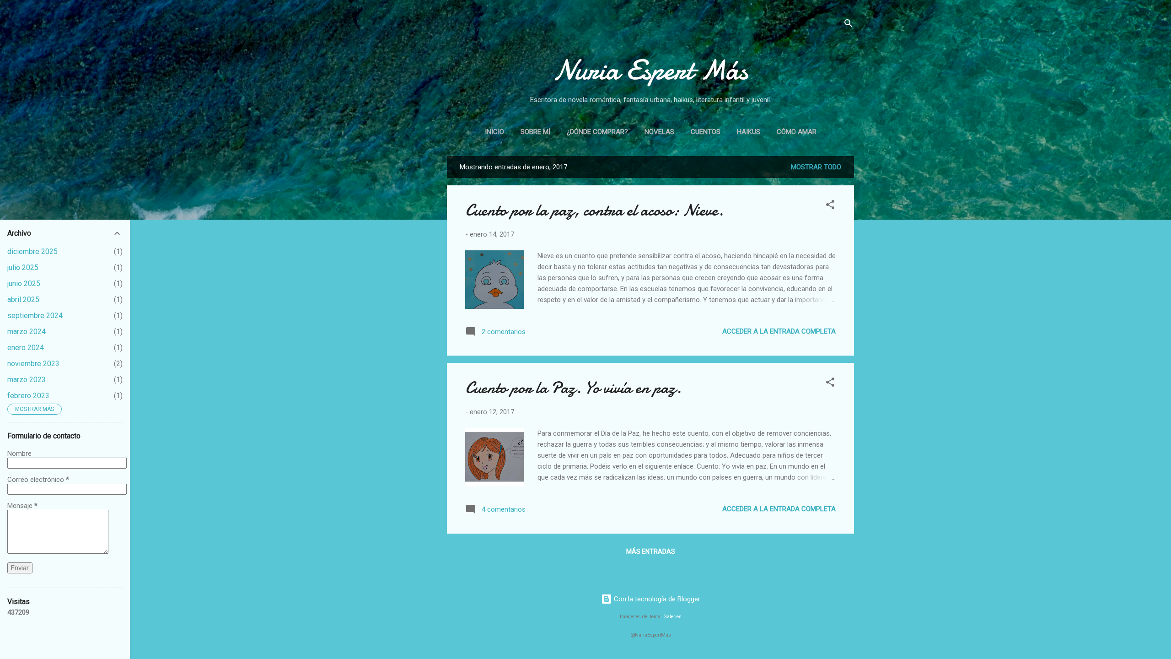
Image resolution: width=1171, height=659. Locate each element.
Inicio (494, 132)
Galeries (672, 617)
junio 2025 (23, 283)
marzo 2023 (26, 379)
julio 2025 (22, 267)
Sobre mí (535, 132)
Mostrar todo (816, 167)
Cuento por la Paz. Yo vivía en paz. (573, 388)
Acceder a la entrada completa (779, 331)
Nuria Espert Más (650, 70)
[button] (830, 206)
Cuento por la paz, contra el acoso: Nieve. (594, 210)
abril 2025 (23, 299)
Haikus (748, 132)
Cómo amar (796, 132)
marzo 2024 (26, 331)
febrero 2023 (28, 395)
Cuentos (705, 132)
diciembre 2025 (32, 251)
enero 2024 (25, 347)
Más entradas (650, 551)
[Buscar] (848, 25)
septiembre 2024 (35, 315)
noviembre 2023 (33, 363)
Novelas (659, 132)
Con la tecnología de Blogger (656, 599)
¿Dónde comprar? (597, 132)
